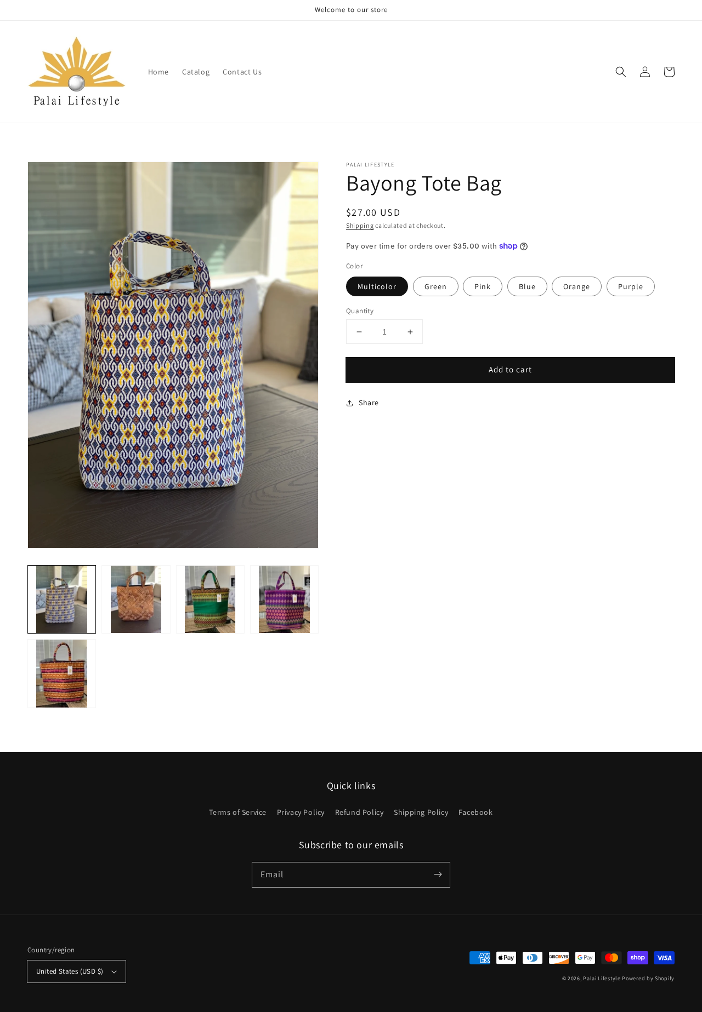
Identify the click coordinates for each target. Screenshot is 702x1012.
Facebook (475, 812)
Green (435, 286)
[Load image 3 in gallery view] (210, 599)
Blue (527, 286)
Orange (576, 286)
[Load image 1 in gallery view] (61, 599)
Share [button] (369, 402)
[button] (621, 72)
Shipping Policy (421, 812)
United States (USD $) (69, 971)
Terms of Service (238, 812)
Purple (630, 286)
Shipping (360, 225)
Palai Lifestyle (602, 978)
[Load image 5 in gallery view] (61, 673)
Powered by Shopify (648, 978)
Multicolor (377, 286)
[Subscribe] (438, 875)
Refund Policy (359, 812)
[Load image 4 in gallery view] (284, 599)
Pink (482, 286)
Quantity (359, 310)
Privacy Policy (301, 812)
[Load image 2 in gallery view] (135, 599)
